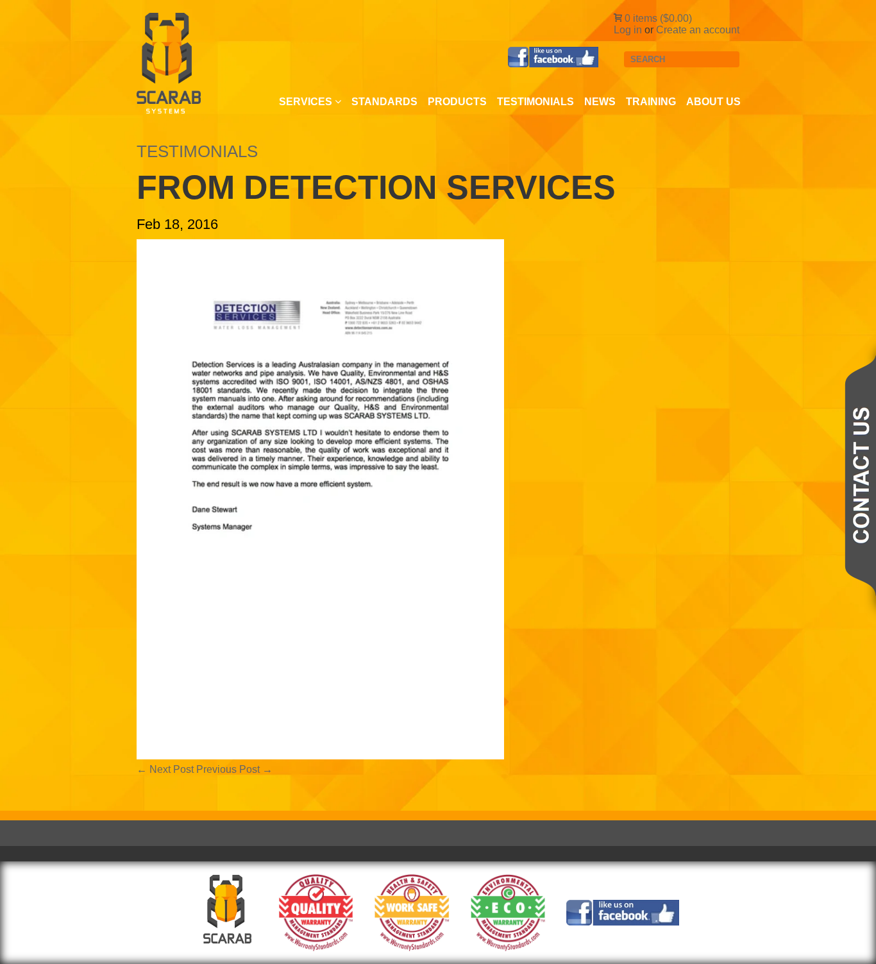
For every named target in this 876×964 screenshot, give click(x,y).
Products (457, 101)
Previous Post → (234, 769)
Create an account (697, 29)
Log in (628, 29)
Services (307, 101)
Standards (384, 101)
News (600, 101)
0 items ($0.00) (657, 18)
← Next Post (165, 769)
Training (651, 101)
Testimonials (535, 101)
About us (713, 101)
